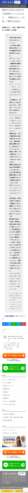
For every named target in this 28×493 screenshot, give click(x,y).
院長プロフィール (8, 385)
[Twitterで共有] (9, 323)
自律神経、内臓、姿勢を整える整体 (13, 417)
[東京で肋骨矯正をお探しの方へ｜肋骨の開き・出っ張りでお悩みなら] (11, 2)
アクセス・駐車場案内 (10, 401)
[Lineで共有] (14, 323)
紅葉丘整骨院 (11, 487)
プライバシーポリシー (10, 430)
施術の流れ (7, 395)
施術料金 (6, 398)
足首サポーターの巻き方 (10, 433)
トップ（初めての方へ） (10, 379)
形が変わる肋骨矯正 (13, 6)
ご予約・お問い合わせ (10, 404)
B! (18, 323)
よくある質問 (7, 382)
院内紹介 (6, 392)
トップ (4, 6)
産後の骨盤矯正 (8, 420)
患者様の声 (7, 389)
